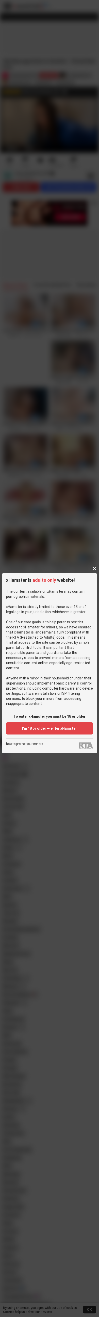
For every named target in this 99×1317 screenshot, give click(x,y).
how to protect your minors (24, 744)
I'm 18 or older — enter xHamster (49, 728)
